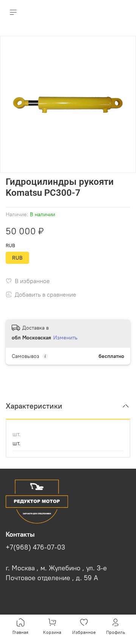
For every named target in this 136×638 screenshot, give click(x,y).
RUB (10, 245)
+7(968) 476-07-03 (35, 547)
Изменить (65, 337)
